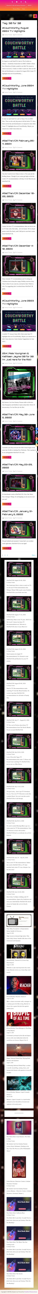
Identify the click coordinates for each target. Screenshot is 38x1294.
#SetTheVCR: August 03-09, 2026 (16, 683)
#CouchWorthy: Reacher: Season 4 (16, 996)
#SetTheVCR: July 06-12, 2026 (15, 821)
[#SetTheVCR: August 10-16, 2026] (19, 638)
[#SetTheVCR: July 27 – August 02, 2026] (19, 710)
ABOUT (30, 5)
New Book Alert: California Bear (16, 1213)
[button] (36, 429)
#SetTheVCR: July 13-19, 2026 (15, 786)
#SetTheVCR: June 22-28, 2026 (15, 892)
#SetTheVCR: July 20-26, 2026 (15, 752)
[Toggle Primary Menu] (35, 16)
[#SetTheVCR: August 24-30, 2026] (19, 570)
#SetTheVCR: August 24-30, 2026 (16, 580)
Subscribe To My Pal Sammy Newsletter (15, 5)
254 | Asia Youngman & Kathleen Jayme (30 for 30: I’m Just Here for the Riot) (18, 356)
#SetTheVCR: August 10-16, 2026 (16, 649)
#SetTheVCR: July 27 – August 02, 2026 (18, 720)
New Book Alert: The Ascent (14, 1273)
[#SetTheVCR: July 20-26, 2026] (19, 742)
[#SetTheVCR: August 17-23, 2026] (19, 604)
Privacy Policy (16, 9)
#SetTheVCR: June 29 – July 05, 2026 (17, 857)
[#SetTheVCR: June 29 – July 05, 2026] (19, 847)
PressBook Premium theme (30, 1291)
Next (33, 555)
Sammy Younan (8, 34)
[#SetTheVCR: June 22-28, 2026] (19, 881)
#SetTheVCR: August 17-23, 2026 (16, 614)
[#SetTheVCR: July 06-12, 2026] (19, 810)
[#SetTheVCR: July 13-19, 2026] (19, 776)
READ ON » (7, 79)
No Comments (18, 35)
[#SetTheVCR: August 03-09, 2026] (19, 673)
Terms (23, 9)
